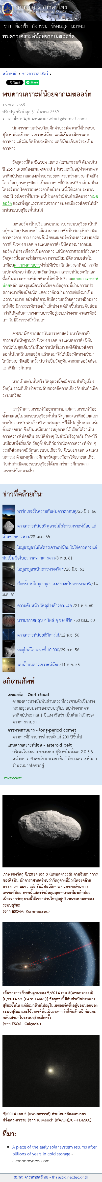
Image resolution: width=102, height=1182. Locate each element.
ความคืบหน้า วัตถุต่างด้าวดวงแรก (45, 606)
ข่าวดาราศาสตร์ (35, 74)
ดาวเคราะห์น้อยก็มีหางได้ (38, 635)
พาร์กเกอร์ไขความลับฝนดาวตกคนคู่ (46, 511)
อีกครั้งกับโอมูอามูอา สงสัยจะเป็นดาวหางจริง (54, 584)
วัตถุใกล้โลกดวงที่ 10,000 (38, 650)
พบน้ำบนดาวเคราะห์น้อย (38, 665)
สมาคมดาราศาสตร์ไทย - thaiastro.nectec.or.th (51, 1177)
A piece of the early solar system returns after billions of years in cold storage (54, 1150)
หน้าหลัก (10, 74)
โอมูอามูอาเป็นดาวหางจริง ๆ (40, 569)
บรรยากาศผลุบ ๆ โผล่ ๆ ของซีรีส (45, 620)
